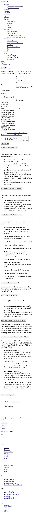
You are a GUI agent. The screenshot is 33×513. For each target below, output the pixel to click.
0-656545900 (4, 425)
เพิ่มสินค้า (3, 93)
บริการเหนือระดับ (12, 41)
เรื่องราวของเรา (11, 21)
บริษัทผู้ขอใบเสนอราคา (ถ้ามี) (24, 87)
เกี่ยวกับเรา (7, 450)
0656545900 (7, 11)
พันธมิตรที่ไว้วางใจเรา (13, 47)
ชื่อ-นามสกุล (20, 77)
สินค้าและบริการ (8, 29)
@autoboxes (7, 14)
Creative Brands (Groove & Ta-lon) (16, 37)
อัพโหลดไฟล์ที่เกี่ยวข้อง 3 (8, 118)
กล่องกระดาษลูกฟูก (12, 33)
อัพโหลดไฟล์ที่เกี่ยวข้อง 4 (8, 121)
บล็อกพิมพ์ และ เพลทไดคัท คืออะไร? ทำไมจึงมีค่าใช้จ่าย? (14, 336)
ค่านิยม (9, 27)
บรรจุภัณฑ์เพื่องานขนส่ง (14, 35)
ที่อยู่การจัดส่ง (19, 100)
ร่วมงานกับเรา (11, 59)
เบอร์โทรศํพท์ (20, 81)
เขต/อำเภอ (4, 106)
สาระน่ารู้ (6, 51)
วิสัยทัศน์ (9, 23)
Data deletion (6, 509)
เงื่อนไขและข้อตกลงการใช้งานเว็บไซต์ (11, 135)
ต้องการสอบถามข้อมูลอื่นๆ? (7, 395)
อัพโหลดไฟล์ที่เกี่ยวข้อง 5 (8, 125)
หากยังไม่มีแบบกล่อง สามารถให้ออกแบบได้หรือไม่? (13, 320)
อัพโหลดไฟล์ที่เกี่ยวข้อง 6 (8, 129)
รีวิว (8, 49)
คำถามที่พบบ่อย (11, 55)
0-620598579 (4, 423)
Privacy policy (6, 505)
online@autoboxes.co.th (7, 431)
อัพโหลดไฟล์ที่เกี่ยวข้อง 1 (8, 110)
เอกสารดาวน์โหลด (12, 57)
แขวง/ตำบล (4, 104)
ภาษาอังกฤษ (19, 6)
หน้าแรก (6, 17)
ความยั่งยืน (10, 45)
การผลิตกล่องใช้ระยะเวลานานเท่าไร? (10, 282)
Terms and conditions (8, 506)
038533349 (7, 12)
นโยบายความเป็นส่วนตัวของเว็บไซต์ (17, 133)
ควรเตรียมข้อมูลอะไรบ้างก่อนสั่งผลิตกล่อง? (11, 215)
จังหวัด (2, 108)
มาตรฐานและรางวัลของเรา (15, 43)
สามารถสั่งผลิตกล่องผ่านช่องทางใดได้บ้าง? (11, 188)
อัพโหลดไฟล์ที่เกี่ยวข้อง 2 (8, 114)
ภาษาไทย (16, 8)
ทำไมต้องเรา (7, 454)
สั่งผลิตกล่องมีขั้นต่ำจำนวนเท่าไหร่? (9, 295)
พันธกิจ (9, 25)
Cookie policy (6, 507)
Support (5, 510)
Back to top (6, 511)
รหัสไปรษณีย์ (4, 102)
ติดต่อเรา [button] (6, 53)
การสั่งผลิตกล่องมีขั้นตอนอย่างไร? (9, 147)
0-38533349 (4, 428)
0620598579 (7, 9)
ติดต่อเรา (6, 458)
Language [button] (6, 4)
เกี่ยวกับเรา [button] (7, 19)
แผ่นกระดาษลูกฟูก (12, 31)
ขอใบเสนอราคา (5, 64)
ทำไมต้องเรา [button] (7, 39)
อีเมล (18, 79)
